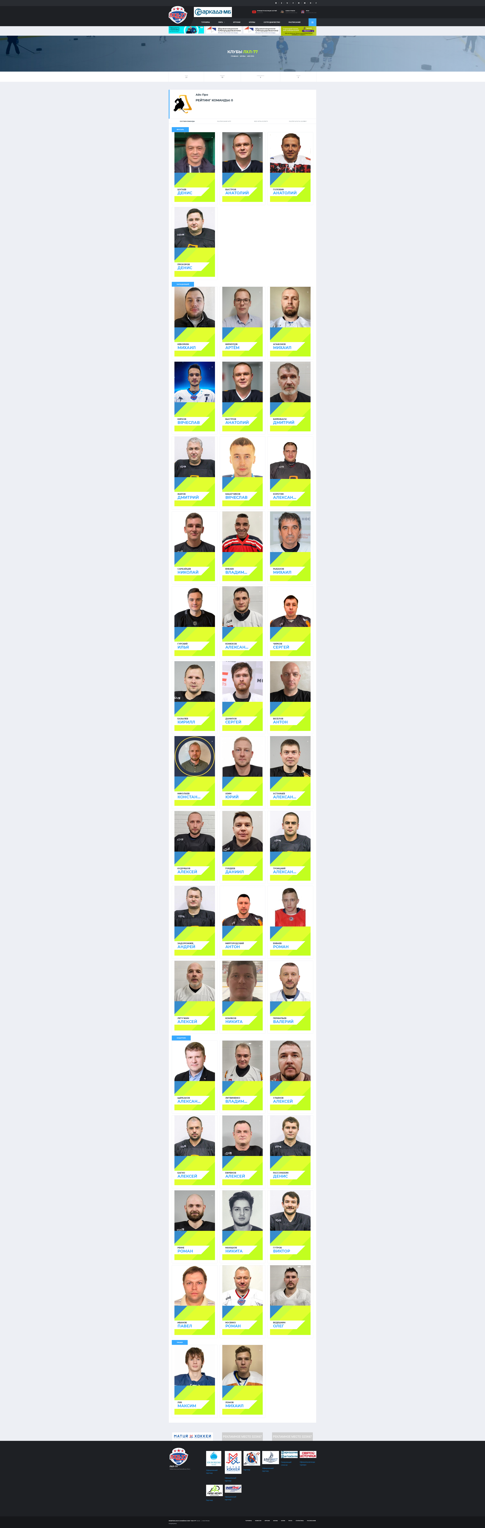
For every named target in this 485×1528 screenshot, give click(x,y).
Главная (234, 56)
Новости (258, 1520)
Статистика (300, 1520)
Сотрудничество (272, 22)
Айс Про (250, 56)
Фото (290, 1520)
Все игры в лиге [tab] (261, 121)
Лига (220, 22)
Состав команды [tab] (187, 121)
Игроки (236, 22)
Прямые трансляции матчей (267, 10)
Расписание (294, 22)
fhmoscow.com (311, 12)
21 (186, 76)
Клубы (252, 22)
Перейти (260, 12)
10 (222, 76)
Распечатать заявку (298, 121)
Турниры (205, 22)
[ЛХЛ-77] (298, 30)
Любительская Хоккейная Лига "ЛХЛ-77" (182, 1520)
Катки (283, 1520)
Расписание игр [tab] (224, 121)
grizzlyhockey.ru (291, 12)
